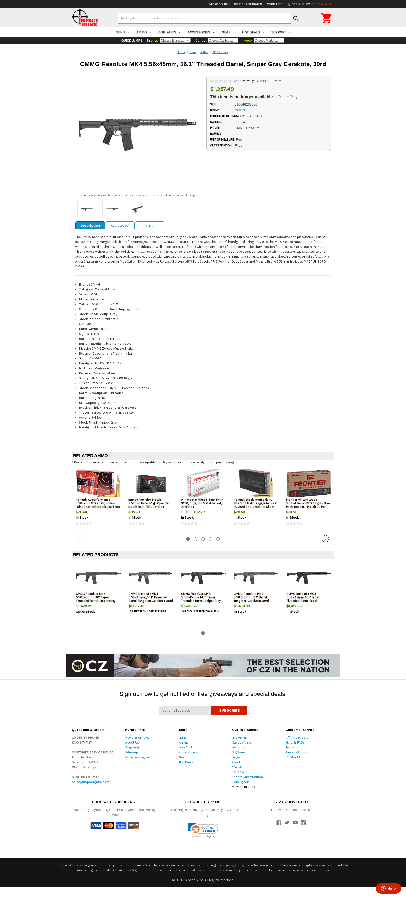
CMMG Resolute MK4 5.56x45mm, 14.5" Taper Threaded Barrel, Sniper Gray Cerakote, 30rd (201, 599)
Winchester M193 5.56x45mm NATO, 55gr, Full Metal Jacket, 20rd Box (202, 503)
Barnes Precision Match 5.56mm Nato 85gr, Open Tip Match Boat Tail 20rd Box (149, 503)
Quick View (98, 484)
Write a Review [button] (270, 81)
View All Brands (243, 787)
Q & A (150, 225)
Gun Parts (167, 32)
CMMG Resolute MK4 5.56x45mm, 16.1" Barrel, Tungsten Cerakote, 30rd (251, 597)
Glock (236, 762)
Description (90, 225)
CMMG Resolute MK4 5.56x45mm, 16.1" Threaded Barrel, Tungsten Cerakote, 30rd (151, 597)
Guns (120, 32)
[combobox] (204, 18)
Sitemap (131, 752)
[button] (203, 830)
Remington (240, 782)
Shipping (132, 747)
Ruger (236, 757)
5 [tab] (218, 539)
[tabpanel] (98, 501)
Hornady (238, 747)
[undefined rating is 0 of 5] (221, 81)
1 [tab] (188, 539)
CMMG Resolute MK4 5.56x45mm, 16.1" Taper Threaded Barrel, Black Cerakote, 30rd (303, 599)
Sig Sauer (239, 752)
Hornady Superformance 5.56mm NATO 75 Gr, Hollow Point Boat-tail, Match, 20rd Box (98, 503)
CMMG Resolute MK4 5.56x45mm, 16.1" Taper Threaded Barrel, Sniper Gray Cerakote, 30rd (96, 599)
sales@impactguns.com (90, 782)
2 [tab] (195, 539)
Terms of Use (295, 747)
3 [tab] (203, 539)
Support (278, 32)
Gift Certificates (248, 4)
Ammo (141, 32)
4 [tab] (210, 539)
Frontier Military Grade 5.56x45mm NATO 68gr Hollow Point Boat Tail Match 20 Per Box (308, 505)
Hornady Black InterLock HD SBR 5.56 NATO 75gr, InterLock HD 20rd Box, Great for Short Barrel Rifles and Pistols (255, 505)
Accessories (199, 32)
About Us (132, 742)
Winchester (241, 767)
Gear (226, 32)
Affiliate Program (138, 757)
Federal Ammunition (247, 777)
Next (325, 538)
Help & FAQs (295, 742)
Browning (239, 738)
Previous (80, 538)
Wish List (274, 4)
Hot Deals (251, 32)
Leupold (238, 772)
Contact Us (294, 757)
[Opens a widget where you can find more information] (388, 889)
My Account (219, 4)
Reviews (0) (120, 225)
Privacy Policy (296, 752)
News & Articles (137, 738)
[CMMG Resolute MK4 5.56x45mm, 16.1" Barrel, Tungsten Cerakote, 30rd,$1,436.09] (256, 578)
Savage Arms (242, 742)
